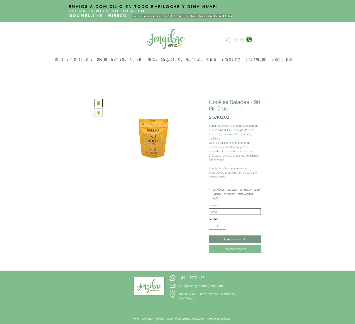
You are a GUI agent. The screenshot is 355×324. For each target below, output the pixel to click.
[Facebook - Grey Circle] (236, 40)
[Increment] (223, 226)
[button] (228, 39)
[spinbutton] (217, 226)
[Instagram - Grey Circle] (242, 40)
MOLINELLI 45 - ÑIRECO (98, 15)
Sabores (214, 205)
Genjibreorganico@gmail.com (201, 286)
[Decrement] (211, 226)
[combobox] (235, 211)
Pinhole (225, 319)
